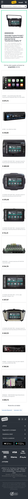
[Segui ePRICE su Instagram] (19, 419)
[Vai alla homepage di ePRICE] (4, 419)
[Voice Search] (25, 6)
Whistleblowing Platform (9, 476)
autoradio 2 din (18, 410)
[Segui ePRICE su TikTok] (25, 419)
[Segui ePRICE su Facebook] (22, 419)
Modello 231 (9, 474)
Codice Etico (18, 474)
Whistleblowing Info (19, 476)
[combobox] (14, 6)
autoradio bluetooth (7, 410)
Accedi (21, 2)
